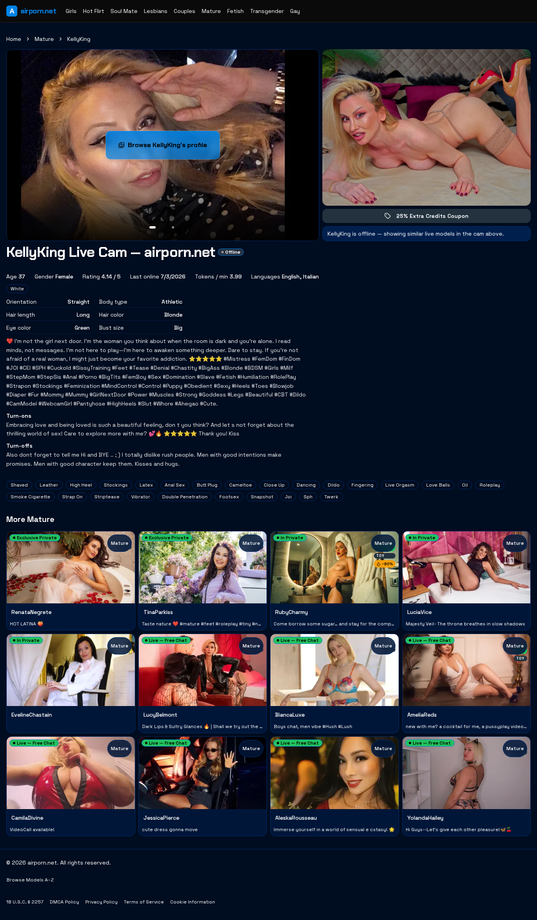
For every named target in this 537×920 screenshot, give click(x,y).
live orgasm (399, 485)
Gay (295, 11)
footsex (229, 497)
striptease (107, 497)
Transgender (267, 11)
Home (13, 38)
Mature (211, 11)
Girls (71, 11)
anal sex (175, 485)
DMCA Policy (64, 902)
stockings (116, 485)
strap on (72, 497)
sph (308, 497)
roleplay (490, 485)
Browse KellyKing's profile (174, 147)
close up (274, 485)
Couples (184, 11)
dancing (306, 485)
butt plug (207, 485)
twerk (331, 497)
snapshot (262, 497)
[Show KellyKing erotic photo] (152, 227)
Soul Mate (124, 11)
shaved (19, 485)
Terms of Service (144, 902)
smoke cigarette (30, 497)
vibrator (140, 497)
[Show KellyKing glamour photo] (173, 227)
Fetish (235, 11)
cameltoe (240, 485)
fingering (362, 485)
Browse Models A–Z (30, 880)
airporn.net (32, 11)
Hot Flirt (93, 11)
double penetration (185, 497)
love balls (438, 485)
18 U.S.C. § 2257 (24, 902)
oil (465, 485)
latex (146, 485)
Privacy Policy (101, 902)
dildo (333, 485)
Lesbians (155, 11)
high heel (81, 485)
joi (288, 497)
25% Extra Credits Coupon (438, 217)
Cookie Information (192, 902)
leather (49, 485)
